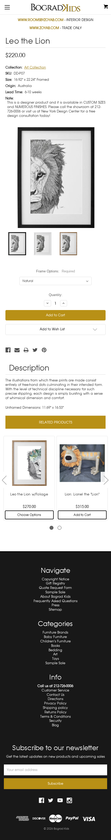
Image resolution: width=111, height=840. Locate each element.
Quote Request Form (55, 588)
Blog (55, 725)
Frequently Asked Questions (55, 601)
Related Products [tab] (55, 422)
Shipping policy (55, 707)
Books (55, 645)
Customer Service (55, 690)
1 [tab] (51, 528)
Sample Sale (55, 592)
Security (55, 720)
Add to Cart (82, 515)
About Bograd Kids (55, 596)
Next (106, 480)
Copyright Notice (55, 579)
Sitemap (55, 609)
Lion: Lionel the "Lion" (82, 494)
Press (55, 605)
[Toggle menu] (7, 7)
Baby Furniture (55, 637)
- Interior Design (55, 20)
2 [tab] (59, 528)
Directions (55, 699)
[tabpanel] (29, 477)
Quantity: (55, 295)
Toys (55, 658)
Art (55, 654)
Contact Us (55, 695)
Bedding (55, 650)
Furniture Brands (55, 632)
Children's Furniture (55, 641)
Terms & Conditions (55, 716)
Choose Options (29, 515)
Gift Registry (55, 583)
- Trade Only (55, 28)
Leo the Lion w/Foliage (29, 494)
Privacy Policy (55, 703)
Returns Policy (55, 712)
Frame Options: (55, 271)
